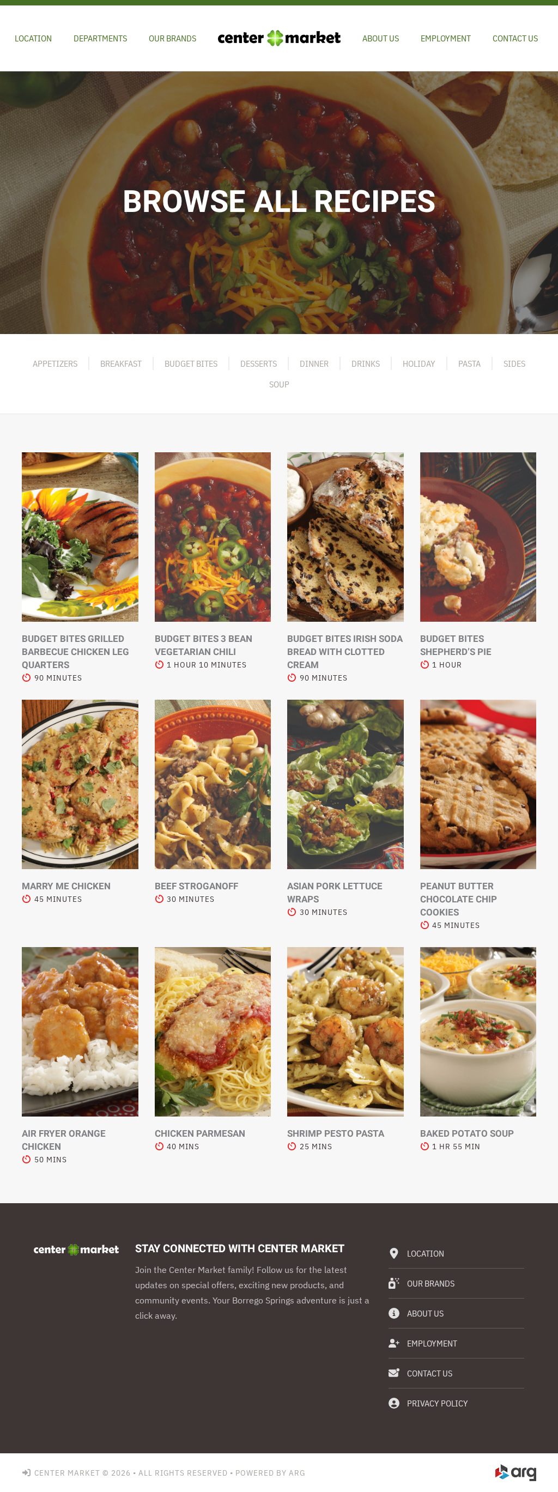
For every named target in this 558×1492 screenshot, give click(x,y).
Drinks (365, 363)
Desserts (258, 363)
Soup (279, 384)
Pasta (469, 363)
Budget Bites (191, 363)
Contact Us (515, 38)
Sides (514, 363)
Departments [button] (100, 38)
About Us (380, 38)
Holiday (419, 363)
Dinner (314, 363)
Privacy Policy (437, 1403)
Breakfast (121, 363)
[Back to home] (279, 38)
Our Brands (172, 38)
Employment (446, 38)
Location (33, 38)
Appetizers (55, 363)
